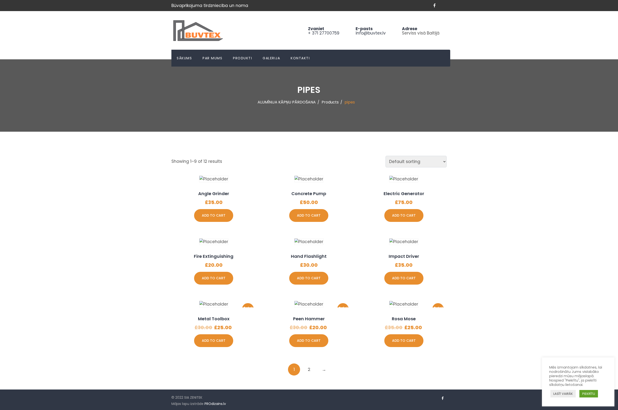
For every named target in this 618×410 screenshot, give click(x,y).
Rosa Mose (404, 319)
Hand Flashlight (309, 256)
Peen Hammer (309, 319)
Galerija (271, 58)
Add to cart (213, 215)
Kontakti (300, 58)
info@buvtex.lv (371, 33)
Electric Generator (404, 194)
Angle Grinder (213, 194)
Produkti (242, 58)
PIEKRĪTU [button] (588, 393)
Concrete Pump (308, 194)
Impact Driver (404, 256)
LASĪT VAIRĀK (563, 393)
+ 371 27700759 (323, 33)
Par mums (212, 58)
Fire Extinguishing (213, 256)
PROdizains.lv (215, 403)
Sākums (184, 58)
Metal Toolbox (214, 319)
